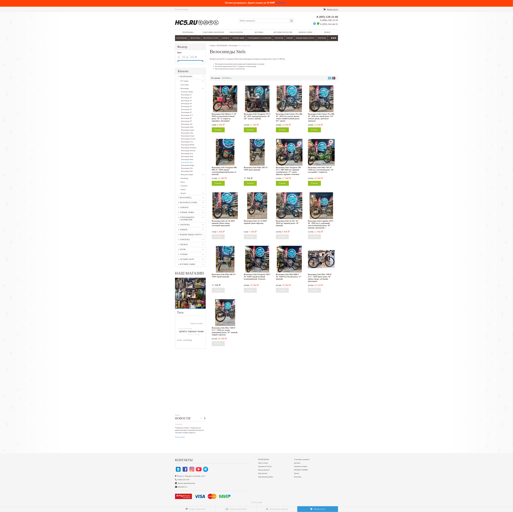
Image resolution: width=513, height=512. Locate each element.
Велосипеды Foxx (187, 142)
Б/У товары (183, 81)
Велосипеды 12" (186, 95)
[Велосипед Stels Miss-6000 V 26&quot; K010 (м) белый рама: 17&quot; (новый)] (289, 259)
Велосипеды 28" (186, 118)
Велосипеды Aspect (187, 130)
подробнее (280, 2)
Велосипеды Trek (187, 168)
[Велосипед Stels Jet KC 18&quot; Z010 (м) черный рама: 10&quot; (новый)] (289, 205)
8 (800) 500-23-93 (329, 20)
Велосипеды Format (187, 136)
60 (228, 78)
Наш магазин (262, 473)
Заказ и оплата (236, 32)
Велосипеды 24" (186, 109)
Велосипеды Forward (188, 139)
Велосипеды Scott (187, 153)
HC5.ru (255, 502)
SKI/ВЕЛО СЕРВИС (306, 32)
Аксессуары (184, 85)
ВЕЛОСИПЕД (195, 38)
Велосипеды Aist (186, 124)
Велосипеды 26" (186, 112)
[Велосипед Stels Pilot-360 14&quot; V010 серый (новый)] (225, 259)
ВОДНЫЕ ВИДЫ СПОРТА (305, 38)
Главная (212, 46)
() (197, 509)
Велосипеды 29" (186, 121)
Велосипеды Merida (187, 145)
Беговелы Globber (187, 92)
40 (226, 78)
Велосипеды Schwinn (188, 151)
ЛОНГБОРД (321, 38)
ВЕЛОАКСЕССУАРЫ (210, 38)
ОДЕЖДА (184, 245)
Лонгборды (183, 178)
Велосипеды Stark (187, 159)
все (230, 78)
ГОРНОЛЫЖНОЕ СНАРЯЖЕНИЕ (259, 38)
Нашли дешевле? (264, 470)
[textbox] (263, 21)
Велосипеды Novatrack (188, 148)
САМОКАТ (225, 38)
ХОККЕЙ (289, 38)
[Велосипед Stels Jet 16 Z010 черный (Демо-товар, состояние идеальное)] (225, 205)
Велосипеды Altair (187, 127)
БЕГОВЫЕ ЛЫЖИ (187, 264)
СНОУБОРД (279, 38)
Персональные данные (265, 477)
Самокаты (183, 186)
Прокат (327, 32)
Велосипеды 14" (186, 98)
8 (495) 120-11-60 (327, 16)
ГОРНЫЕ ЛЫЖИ (238, 38)
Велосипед (297, 477)
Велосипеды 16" (186, 101)
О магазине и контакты (213, 32)
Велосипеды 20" (186, 106)
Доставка (259, 32)
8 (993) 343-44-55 (329, 24)
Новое (182, 182)
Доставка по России (283, 32)
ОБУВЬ (183, 249)
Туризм (182, 189)
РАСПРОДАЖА (188, 32)
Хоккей (182, 193)
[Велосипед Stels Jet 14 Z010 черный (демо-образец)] (257, 205)
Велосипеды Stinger (187, 165)
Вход (176, 9)
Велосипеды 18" (186, 104)
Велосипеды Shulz (187, 156)
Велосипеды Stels (187, 162)
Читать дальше (180, 437)
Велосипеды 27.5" (187, 115)
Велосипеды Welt (187, 171)
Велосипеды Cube (187, 133)
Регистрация (184, 9)
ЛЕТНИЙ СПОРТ (187, 259)
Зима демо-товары (186, 174)
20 (224, 78)
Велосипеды (184, 88)
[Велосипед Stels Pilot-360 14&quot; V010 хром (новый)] (257, 152)
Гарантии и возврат (300, 466)
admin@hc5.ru (182, 487)
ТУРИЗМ (183, 254)
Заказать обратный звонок (186, 483)
